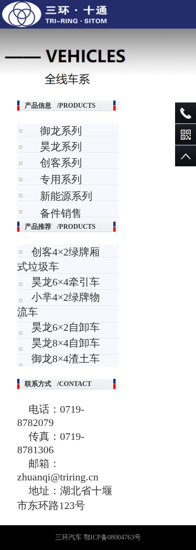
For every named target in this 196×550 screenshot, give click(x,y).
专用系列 (61, 179)
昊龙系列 (61, 147)
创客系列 (61, 163)
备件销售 (61, 213)
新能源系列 (66, 196)
